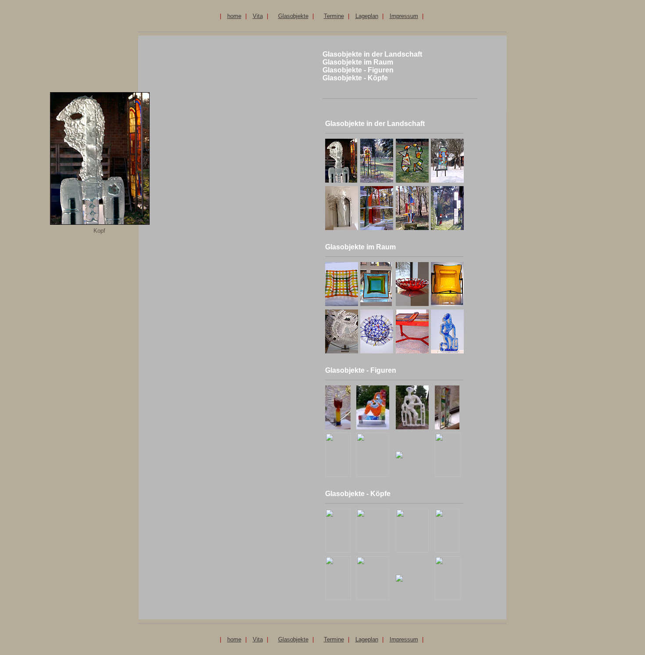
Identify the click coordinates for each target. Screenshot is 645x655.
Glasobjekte (293, 16)
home (234, 16)
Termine (334, 16)
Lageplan (366, 16)
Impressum (404, 16)
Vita (258, 16)
